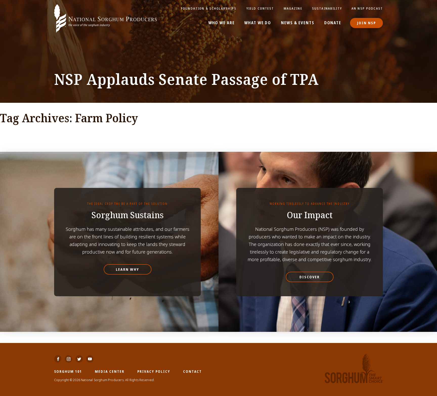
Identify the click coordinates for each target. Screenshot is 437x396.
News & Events (297, 23)
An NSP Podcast (367, 8)
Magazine (293, 8)
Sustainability (327, 8)
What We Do (257, 23)
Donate (332, 23)
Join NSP (366, 23)
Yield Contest (260, 8)
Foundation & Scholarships (209, 8)
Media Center (109, 371)
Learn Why (127, 269)
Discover (309, 277)
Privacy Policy (153, 371)
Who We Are (221, 23)
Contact (192, 371)
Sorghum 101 (68, 371)
